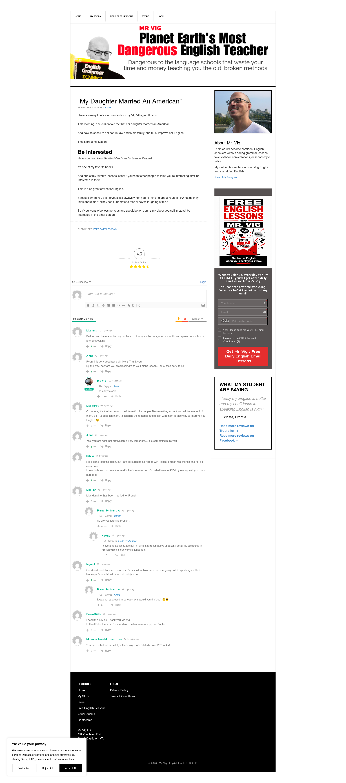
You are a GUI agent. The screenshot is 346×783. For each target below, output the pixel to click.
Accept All (70, 768)
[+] (138, 305)
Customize (23, 768)
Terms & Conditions (123, 696)
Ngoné (117, 594)
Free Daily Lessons (105, 229)
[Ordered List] (108, 305)
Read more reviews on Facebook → (236, 438)
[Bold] (88, 305)
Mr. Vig (101, 381)
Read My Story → (225, 177)
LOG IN (193, 763)
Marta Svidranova (127, 541)
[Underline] (98, 305)
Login (202, 282)
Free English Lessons (91, 708)
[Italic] (93, 305)
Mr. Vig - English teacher (173, 763)
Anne (116, 386)
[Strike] (103, 305)
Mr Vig (173, 54)
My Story (83, 696)
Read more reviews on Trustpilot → (236, 428)
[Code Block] (123, 305)
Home (81, 690)
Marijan (117, 515)
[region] (46, 757)
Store (81, 702)
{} (133, 305)
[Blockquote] (118, 305)
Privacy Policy (119, 690)
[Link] (128, 305)
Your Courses (86, 714)
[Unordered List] (113, 305)
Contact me (85, 720)
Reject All (47, 768)
